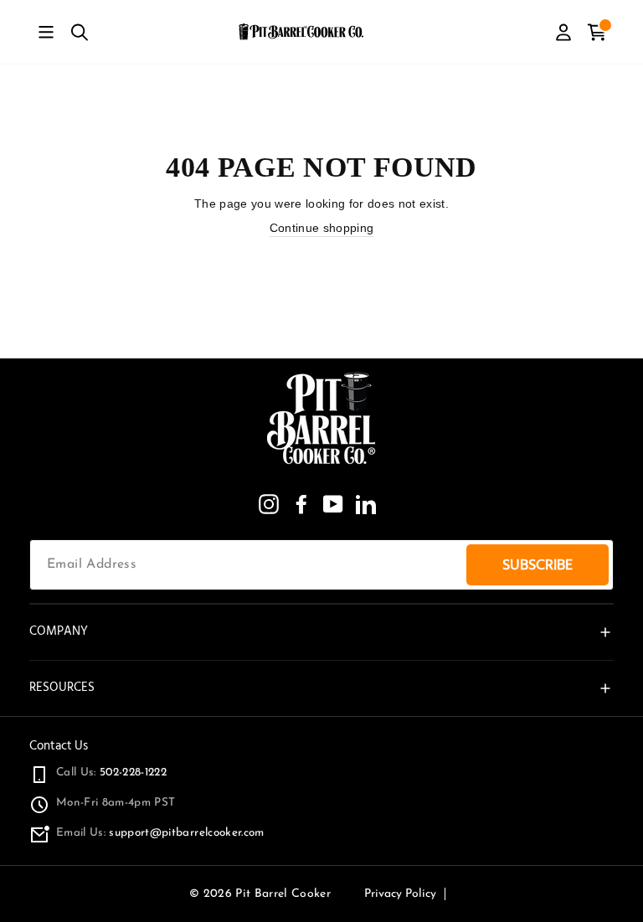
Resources (62, 687)
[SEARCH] (79, 31)
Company (58, 631)
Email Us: (160, 832)
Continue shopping (322, 228)
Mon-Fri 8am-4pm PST (115, 802)
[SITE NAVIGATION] (46, 31)
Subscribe (537, 565)
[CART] (597, 31)
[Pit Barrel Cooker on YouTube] (333, 504)
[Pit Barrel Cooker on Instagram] (269, 504)
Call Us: (111, 772)
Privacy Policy (400, 894)
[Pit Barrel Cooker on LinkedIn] (366, 504)
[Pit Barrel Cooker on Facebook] (301, 504)
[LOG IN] (563, 31)
